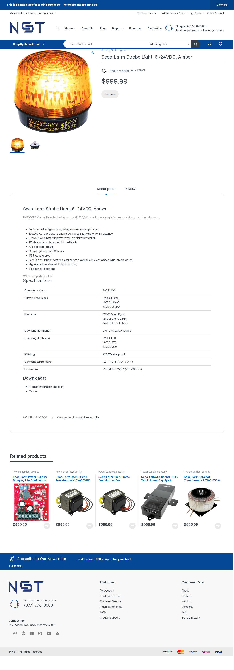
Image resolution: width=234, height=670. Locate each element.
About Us (87, 28)
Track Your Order (175, 13)
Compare (140, 69)
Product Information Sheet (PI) (47, 386)
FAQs (103, 612)
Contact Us (154, 28)
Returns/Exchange (111, 606)
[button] (92, 52)
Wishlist (186, 601)
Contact (186, 596)
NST (14, 651)
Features (135, 28)
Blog (102, 28)
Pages (116, 28)
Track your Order (110, 596)
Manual (33, 391)
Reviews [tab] (130, 189)
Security (105, 50)
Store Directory (191, 617)
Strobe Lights (118, 50)
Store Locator (148, 13)
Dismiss (221, 4)
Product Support (110, 617)
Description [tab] (106, 189)
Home (69, 28)
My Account (217, 13)
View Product (45, 526)
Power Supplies (21, 471)
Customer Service (110, 601)
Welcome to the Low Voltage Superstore (32, 13)
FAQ (184, 612)
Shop (198, 13)
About (185, 590)
